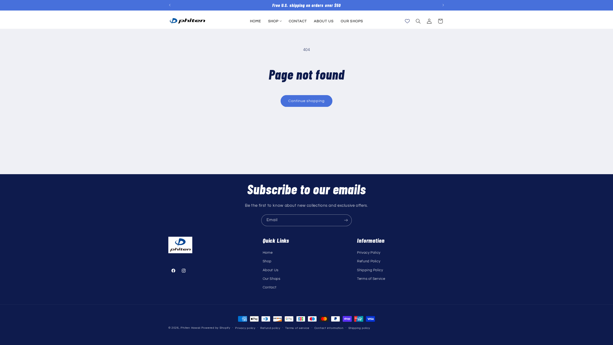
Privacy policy (245, 328)
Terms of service (297, 328)
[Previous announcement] (170, 5)
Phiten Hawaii (190, 328)
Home (268, 252)
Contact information (329, 328)
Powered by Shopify (215, 328)
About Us (270, 270)
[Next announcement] (443, 5)
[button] (275, 21)
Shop (267, 261)
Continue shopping (306, 101)
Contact (269, 287)
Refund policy (270, 328)
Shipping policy (359, 328)
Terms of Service (371, 279)
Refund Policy (368, 261)
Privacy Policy (368, 252)
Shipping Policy (370, 270)
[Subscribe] (346, 220)
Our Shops (271, 279)
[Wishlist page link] (407, 21)
